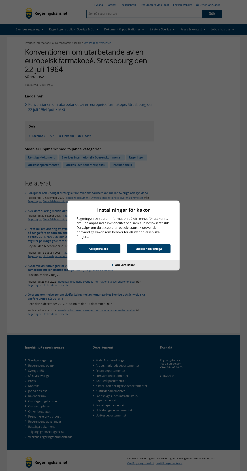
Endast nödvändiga (148, 249)
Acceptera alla (98, 249)
